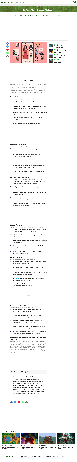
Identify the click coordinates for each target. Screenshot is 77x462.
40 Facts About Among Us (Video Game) (28, 447)
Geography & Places (50, 456)
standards (32, 385)
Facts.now (6, 2)
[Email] (7, 56)
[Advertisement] (38, 25)
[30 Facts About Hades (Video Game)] (51, 61)
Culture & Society (24, 456)
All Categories (31, 457)
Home (35, 6)
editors (26, 387)
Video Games (40, 6)
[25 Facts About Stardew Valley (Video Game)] (51, 45)
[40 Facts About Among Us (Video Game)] (51, 51)
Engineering (33, 456)
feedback (17, 278)
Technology (23, 457)
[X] (7, 46)
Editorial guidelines (56, 15)
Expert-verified (47, 15)
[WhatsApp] (7, 53)
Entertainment (41, 456)
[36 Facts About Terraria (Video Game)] (51, 56)
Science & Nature (60, 456)
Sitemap (38, 457)
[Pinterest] (7, 50)
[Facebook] (7, 43)
